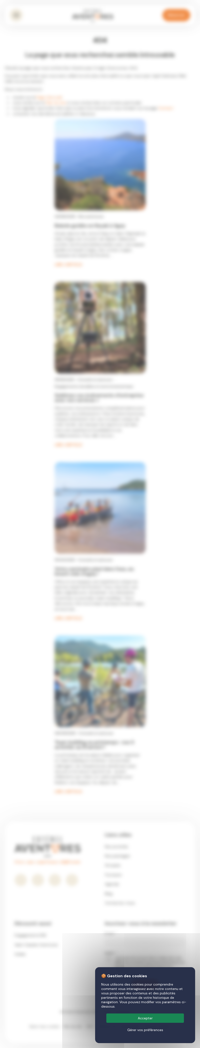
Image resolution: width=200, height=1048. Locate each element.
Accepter (145, 1018)
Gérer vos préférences (145, 1030)
